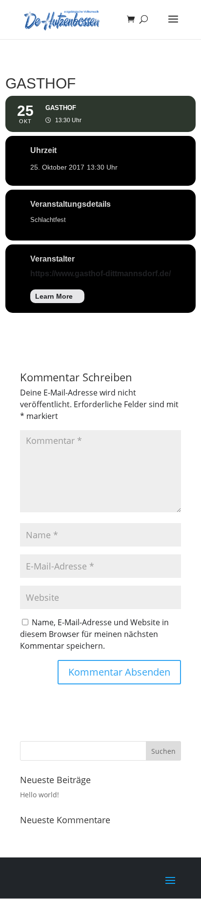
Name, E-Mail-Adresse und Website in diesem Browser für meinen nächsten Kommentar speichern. (94, 634)
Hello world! (39, 794)
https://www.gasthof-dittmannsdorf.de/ (100, 273)
